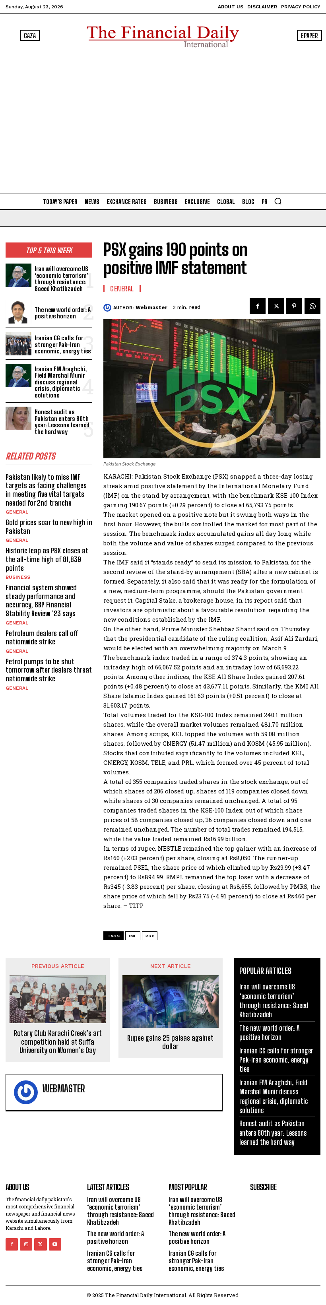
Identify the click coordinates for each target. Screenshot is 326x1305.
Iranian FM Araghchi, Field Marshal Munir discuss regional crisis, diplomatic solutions (61, 382)
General (17, 512)
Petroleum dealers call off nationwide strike (42, 637)
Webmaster (151, 307)
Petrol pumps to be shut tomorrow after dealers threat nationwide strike (49, 670)
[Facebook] (258, 306)
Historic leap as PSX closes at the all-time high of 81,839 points (47, 559)
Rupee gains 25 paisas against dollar (170, 1042)
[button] (278, 201)
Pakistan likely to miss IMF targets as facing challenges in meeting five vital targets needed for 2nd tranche (46, 490)
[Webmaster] (108, 308)
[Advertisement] (163, 119)
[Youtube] (55, 1244)
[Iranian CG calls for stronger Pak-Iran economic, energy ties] (18, 343)
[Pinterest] (294, 306)
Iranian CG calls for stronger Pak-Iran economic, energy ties (63, 344)
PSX (150, 936)
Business (18, 577)
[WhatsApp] (312, 306)
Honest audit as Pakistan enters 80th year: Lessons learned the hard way (62, 421)
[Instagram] (26, 1244)
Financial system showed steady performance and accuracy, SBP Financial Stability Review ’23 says (41, 600)
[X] (276, 306)
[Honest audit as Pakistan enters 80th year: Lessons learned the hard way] (18, 418)
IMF (133, 936)
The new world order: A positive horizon (63, 313)
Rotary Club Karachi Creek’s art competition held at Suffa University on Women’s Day (58, 1042)
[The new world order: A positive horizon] (18, 312)
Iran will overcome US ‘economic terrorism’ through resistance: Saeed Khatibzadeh (61, 278)
